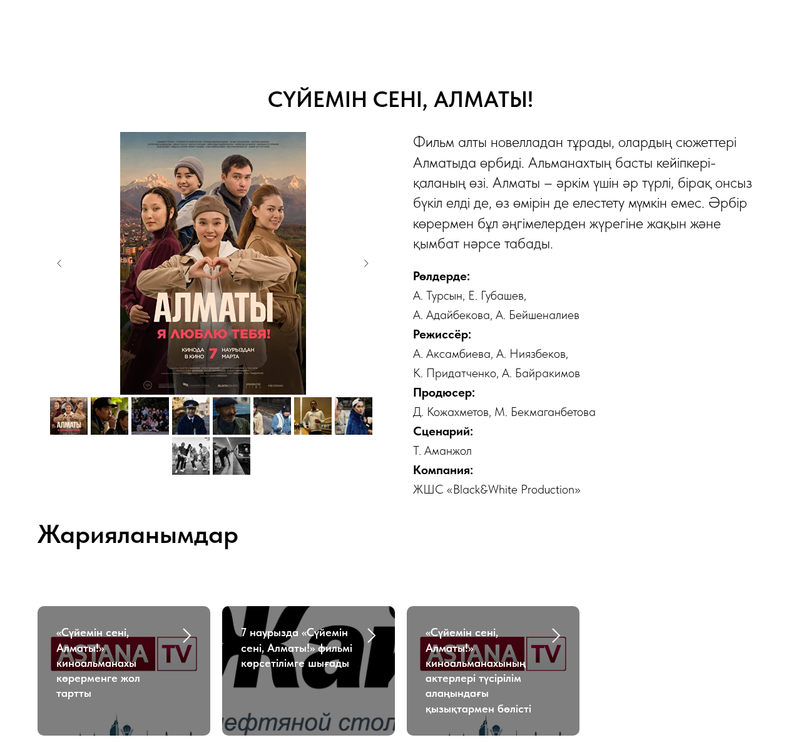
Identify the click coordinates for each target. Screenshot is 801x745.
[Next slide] (366, 263)
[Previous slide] (59, 263)
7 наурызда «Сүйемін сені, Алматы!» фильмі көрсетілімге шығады (296, 647)
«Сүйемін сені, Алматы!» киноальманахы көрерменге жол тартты (98, 662)
